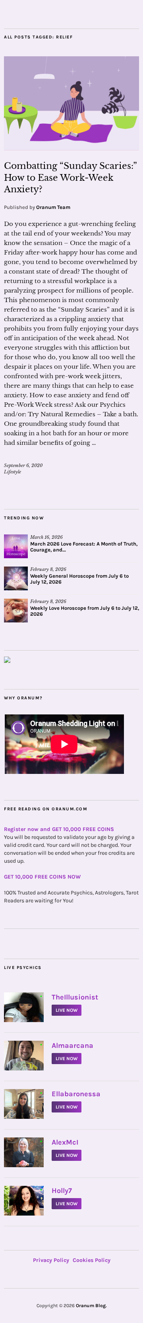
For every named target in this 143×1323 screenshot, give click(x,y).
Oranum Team (53, 207)
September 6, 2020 (23, 465)
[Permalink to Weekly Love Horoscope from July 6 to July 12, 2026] (16, 610)
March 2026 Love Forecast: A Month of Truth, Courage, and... (83, 547)
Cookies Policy (91, 1260)
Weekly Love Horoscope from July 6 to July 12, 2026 (84, 611)
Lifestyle (12, 472)
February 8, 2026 (48, 569)
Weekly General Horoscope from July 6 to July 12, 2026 (79, 579)
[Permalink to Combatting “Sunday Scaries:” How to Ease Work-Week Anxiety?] (71, 148)
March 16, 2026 (46, 537)
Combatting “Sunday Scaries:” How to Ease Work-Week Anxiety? (70, 178)
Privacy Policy (51, 1260)
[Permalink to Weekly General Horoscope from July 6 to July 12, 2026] (16, 578)
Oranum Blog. (91, 1305)
